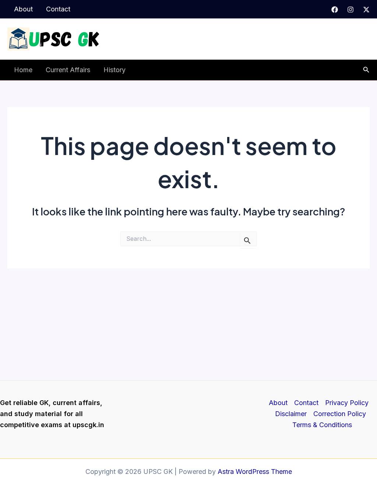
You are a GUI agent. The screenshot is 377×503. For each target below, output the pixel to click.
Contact (58, 9)
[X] (366, 9)
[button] (366, 69)
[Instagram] (350, 9)
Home (23, 70)
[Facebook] (334, 9)
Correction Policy (339, 414)
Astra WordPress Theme (255, 471)
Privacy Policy (347, 403)
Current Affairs (68, 70)
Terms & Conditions (322, 425)
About (23, 9)
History (114, 70)
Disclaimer (291, 414)
